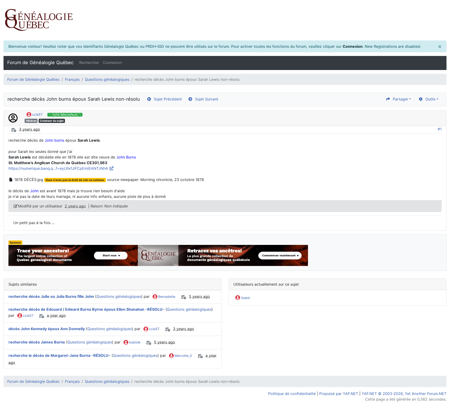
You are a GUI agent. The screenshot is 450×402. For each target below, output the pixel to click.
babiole (134, 342)
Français (72, 79)
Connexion (353, 46)
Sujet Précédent (166, 99)
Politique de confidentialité (292, 393)
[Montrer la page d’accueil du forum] (225, 20)
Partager (399, 99)
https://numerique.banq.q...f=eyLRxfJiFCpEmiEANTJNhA (58, 168)
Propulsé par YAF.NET (338, 393)
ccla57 (36, 114)
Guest (245, 298)
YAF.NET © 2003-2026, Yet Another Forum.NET (404, 393)
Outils (429, 99)
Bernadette (166, 297)
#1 (440, 129)
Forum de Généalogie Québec (40, 62)
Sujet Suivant (205, 99)
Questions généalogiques (107, 79)
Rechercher (89, 62)
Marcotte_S (183, 356)
